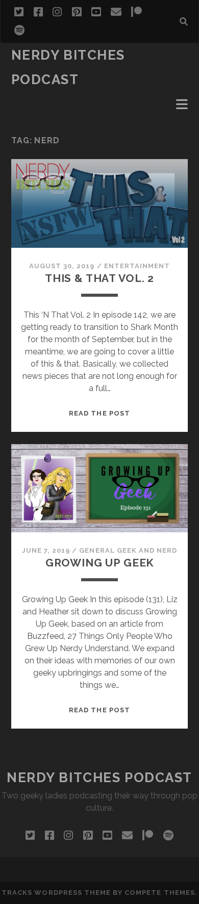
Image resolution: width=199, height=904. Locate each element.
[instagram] (57, 12)
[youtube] (96, 12)
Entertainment (137, 266)
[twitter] (18, 12)
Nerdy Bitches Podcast (99, 777)
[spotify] (19, 30)
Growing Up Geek (99, 562)
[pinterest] (76, 12)
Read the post (99, 413)
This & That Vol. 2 (99, 278)
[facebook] (38, 12)
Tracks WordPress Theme (56, 892)
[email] (116, 12)
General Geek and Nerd (128, 550)
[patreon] (136, 12)
